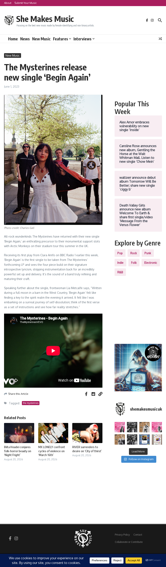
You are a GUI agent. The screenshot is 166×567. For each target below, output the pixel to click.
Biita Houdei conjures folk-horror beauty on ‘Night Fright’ (17, 451)
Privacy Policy (122, 534)
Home (13, 38)
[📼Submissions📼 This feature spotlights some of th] (144, 427)
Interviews (82, 38)
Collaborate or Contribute (129, 541)
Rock (133, 253)
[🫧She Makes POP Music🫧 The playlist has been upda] (120, 427)
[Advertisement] (138, 73)
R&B (120, 272)
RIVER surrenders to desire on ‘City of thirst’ (87, 449)
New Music (41, 38)
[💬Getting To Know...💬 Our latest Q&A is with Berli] (132, 439)
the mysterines (30, 403)
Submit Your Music (25, 2)
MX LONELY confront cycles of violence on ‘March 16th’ (51, 451)
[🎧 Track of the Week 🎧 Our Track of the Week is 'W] (144, 439)
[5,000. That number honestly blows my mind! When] (157, 439)
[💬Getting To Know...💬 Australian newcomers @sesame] (132, 427)
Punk (148, 253)
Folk (134, 262)
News (25, 38)
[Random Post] (160, 38)
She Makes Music (45, 19)
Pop (120, 253)
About (7, 2)
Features (60, 38)
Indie (120, 262)
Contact (137, 534)
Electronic (150, 262)
